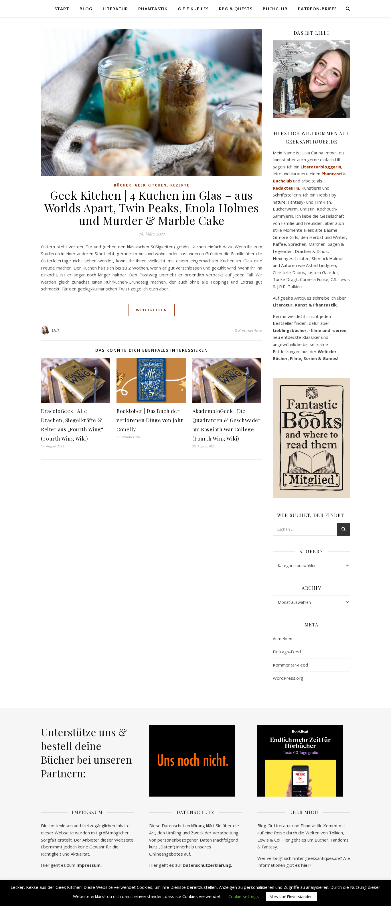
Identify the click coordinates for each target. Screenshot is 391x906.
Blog (86, 8)
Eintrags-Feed (287, 652)
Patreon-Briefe (317, 8)
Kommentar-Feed (290, 665)
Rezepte (179, 185)
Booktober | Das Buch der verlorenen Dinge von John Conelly (150, 420)
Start (61, 8)
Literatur (115, 8)
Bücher (122, 185)
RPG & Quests (235, 8)
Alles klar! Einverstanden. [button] (291, 896)
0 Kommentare (248, 330)
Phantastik (152, 8)
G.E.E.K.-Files (193, 8)
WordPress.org (288, 678)
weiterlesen (151, 310)
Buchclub (275, 8)
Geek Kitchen (151, 185)
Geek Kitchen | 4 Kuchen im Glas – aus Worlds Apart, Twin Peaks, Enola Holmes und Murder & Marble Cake (151, 207)
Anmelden (282, 638)
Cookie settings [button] (243, 896)
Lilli (55, 330)
